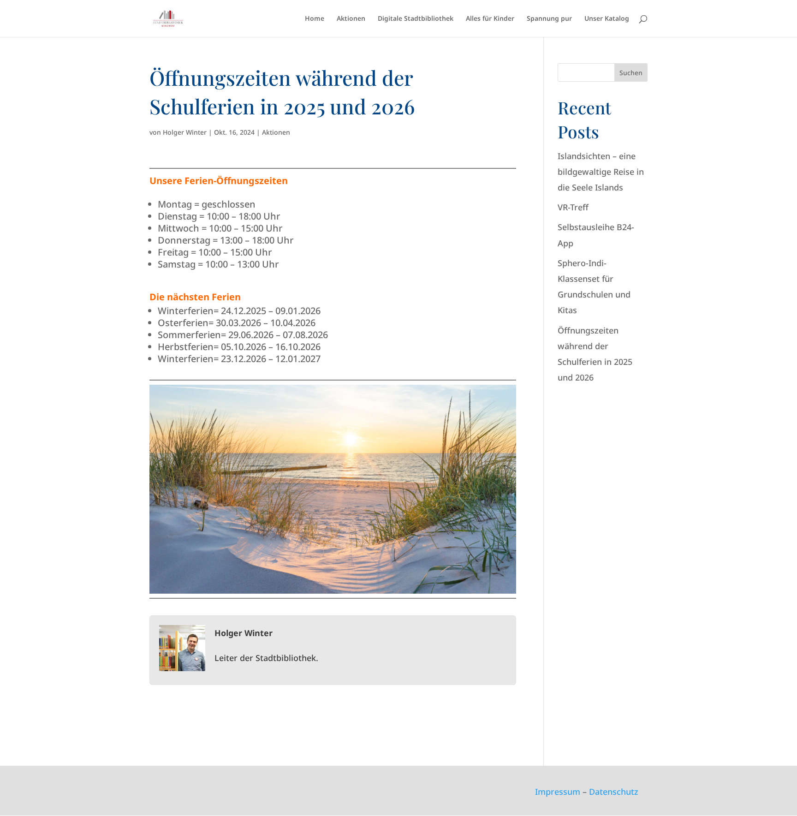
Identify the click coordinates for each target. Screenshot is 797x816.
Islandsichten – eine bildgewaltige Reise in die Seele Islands (601, 171)
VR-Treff (573, 207)
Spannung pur (549, 19)
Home (314, 19)
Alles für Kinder (490, 19)
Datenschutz (613, 791)
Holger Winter (185, 132)
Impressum (557, 791)
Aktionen (351, 19)
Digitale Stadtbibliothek (415, 19)
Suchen (630, 72)
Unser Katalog (606, 19)
